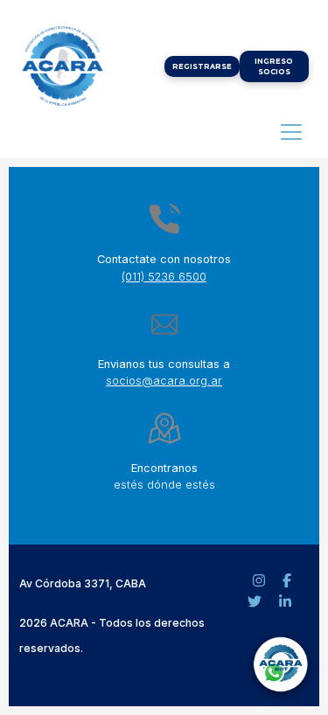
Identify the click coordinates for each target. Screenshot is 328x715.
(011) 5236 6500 (164, 276)
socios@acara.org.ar (164, 380)
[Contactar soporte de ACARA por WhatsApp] (280, 667)
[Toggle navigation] (291, 132)
